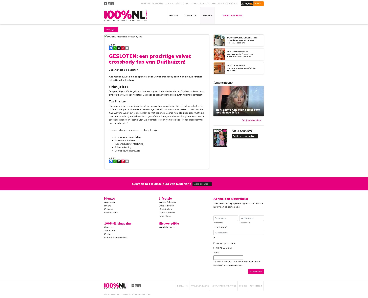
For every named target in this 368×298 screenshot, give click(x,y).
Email (216, 252)
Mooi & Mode (165, 209)
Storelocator (197, 3)
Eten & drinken (166, 205)
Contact (169, 3)
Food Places (165, 215)
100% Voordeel (182, 3)
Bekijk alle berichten (252, 120)
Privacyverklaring (200, 286)
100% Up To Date (225, 243)
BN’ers (107, 205)
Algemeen (109, 202)
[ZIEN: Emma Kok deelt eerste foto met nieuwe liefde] (238, 101)
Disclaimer (182, 286)
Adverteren (157, 3)
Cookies (243, 286)
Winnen (110, 30)
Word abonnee (201, 184)
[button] (252, 3)
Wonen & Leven (167, 202)
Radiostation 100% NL (228, 3)
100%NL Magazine (125, 15)
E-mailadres (220, 227)
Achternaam (244, 223)
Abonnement (256, 286)
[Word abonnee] (226, 182)
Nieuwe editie (111, 212)
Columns (108, 209)
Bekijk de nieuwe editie (244, 136)
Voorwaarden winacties (224, 286)
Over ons (145, 3)
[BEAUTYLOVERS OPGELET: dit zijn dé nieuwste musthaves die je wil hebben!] (239, 40)
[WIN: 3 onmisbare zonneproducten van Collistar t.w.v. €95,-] (239, 68)
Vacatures (211, 3)
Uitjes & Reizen (167, 212)
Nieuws (109, 198)
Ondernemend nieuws (115, 237)
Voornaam (218, 223)
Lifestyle (165, 198)
